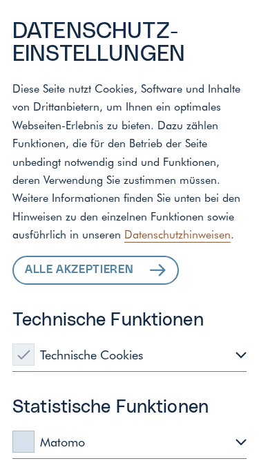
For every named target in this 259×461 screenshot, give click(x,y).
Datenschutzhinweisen (177, 233)
